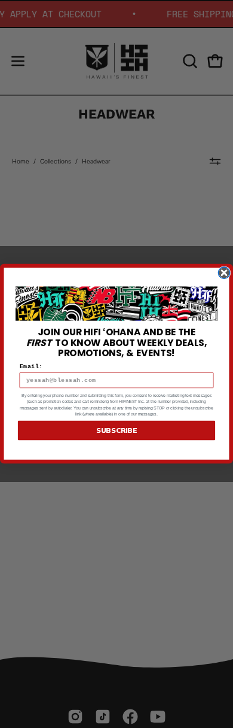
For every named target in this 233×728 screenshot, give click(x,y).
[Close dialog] (224, 273)
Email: (31, 367)
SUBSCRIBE (116, 431)
